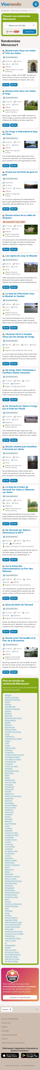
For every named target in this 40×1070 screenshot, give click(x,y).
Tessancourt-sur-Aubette (14, 934)
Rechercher (29, 32)
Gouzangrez (9, 803)
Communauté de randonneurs (13, 1043)
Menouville (9, 874)
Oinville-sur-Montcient (13, 904)
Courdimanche (10, 762)
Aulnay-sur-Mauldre (12, 709)
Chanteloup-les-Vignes (13, 739)
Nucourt (8, 902)
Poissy (7, 913)
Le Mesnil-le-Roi (11, 840)
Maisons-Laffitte (11, 860)
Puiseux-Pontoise (11, 918)
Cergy (7, 734)
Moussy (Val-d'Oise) (12, 892)
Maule (7, 867)
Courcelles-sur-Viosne (13, 759)
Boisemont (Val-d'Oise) (13, 718)
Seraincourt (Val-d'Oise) (13, 931)
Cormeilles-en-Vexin (12, 757)
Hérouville (8, 819)
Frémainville (9, 787)
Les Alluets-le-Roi (11, 851)
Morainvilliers (10, 890)
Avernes (8, 711)
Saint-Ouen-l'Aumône (13, 925)
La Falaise (8, 828)
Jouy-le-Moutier (10, 824)
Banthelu (8, 713)
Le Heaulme (9, 837)
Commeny (8, 750)
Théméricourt (10, 936)
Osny (7, 909)
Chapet (7, 741)
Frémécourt (9, 789)
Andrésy (8, 704)
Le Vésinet (8, 849)
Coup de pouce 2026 (9, 1035)
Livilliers (8, 856)
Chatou (7, 746)
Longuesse (9, 858)
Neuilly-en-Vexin (11, 895)
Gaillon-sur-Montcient (13, 796)
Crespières (9, 764)
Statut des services (13, 1066)
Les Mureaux (9, 853)
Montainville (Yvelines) (13, 881)
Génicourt (8, 801)
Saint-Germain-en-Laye (13, 922)
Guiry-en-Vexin (10, 808)
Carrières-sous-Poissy (13, 732)
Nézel (7, 899)
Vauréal (8, 948)
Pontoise (8, 915)
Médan (7, 872)
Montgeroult (9, 888)
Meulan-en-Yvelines (12, 876)
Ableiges (8, 695)
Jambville (8, 821)
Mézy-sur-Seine (10, 879)
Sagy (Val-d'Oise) (11, 920)
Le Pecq (8, 842)
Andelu (7, 702)
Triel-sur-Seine (10, 941)
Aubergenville (10, 707)
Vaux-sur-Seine (10, 950)
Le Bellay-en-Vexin (11, 835)
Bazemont (8, 716)
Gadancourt (9, 794)
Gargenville (9, 798)
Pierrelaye (8, 911)
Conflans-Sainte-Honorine (14, 755)
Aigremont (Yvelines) (12, 700)
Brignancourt (10, 727)
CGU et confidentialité (10, 1019)
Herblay (8, 817)
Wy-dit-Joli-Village (11, 961)
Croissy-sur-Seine (11, 766)
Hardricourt (9, 812)
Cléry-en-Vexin (10, 748)
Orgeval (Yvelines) (11, 906)
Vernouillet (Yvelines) (12, 954)
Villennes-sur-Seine (12, 959)
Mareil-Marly (9, 863)
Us (6, 943)
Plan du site (6, 1023)
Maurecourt (9, 870)
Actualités (5, 1031)
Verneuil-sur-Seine (12, 952)
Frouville (8, 792)
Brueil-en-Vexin (10, 730)
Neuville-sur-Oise (11, 897)
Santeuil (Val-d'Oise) (12, 927)
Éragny (7, 778)
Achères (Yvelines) (11, 697)
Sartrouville (9, 929)
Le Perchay (9, 844)
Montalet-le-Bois (11, 883)
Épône (7, 775)
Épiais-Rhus (9, 773)
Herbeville (8, 814)
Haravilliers (9, 810)
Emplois (5, 1027)
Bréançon (8, 725)
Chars (7, 743)
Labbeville (8, 831)
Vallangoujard (10, 945)
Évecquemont (10, 780)
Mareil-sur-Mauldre (12, 865)
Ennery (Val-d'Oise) (12, 771)
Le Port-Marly (10, 847)
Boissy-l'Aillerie (10, 720)
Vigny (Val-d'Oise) (11, 957)
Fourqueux (9, 785)
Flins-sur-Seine (10, 782)
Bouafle (7, 723)
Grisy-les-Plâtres (11, 805)
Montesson (9, 886)
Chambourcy (9, 736)
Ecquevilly (8, 769)
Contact (4, 1039)
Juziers (7, 826)
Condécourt (9, 753)
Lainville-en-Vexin (11, 833)
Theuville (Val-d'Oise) (12, 938)
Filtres (13, 31)
